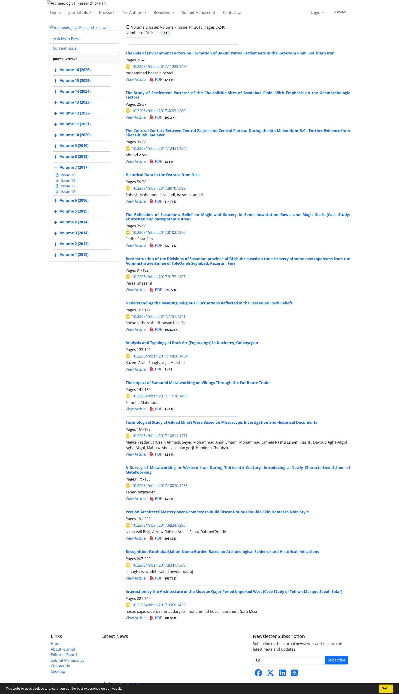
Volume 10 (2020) (75, 135)
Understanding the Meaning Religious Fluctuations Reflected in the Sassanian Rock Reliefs (209, 303)
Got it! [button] (386, 688)
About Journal (63, 649)
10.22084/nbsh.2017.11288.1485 (159, 66)
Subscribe (336, 660)
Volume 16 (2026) (75, 69)
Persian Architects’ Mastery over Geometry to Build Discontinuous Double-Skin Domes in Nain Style (217, 511)
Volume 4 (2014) (74, 222)
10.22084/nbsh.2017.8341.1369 (158, 565)
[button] (125, 689)
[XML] (229, 27)
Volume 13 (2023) (75, 102)
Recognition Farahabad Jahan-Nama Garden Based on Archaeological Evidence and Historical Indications (222, 551)
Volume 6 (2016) (74, 200)
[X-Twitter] (270, 674)
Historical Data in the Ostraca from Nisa (163, 174)
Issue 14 (67, 180)
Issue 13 (67, 186)
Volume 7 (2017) (74, 167)
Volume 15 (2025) (75, 80)
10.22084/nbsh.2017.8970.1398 (158, 188)
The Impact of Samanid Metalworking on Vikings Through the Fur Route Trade (197, 382)
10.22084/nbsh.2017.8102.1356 (158, 232)
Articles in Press (67, 38)
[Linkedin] (282, 674)
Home (55, 12)
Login (316, 12)
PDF (163, 79)
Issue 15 (67, 174)
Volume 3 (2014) (74, 233)
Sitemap (58, 671)
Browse (105, 12)
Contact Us (232, 12)
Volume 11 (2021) (75, 124)
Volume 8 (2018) (74, 156)
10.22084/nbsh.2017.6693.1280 (158, 110)
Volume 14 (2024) (75, 91)
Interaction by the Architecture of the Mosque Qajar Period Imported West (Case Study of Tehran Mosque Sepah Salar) (234, 591)
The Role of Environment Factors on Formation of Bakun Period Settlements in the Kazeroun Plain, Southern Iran (230, 53)
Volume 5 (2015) (74, 211)
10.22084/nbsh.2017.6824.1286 (158, 525)
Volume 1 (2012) (74, 254)
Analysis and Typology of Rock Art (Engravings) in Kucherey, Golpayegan (192, 342)
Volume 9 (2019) (74, 145)
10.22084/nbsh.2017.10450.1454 (159, 356)
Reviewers (162, 12)
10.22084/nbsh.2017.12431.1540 (159, 148)
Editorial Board (64, 654)
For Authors (133, 12)
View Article (136, 79)
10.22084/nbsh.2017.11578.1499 (159, 396)
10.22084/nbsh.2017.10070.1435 (159, 485)
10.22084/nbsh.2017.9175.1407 (158, 276)
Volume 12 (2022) (75, 113)
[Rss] (294, 674)
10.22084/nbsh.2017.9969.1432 (158, 604)
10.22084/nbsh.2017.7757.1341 (158, 316)
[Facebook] (258, 674)
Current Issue (64, 48)
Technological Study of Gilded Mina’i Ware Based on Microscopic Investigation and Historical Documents (221, 422)
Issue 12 (67, 191)
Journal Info (78, 12)
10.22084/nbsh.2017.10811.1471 (159, 435)
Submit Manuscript (198, 12)
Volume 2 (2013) (74, 243)
